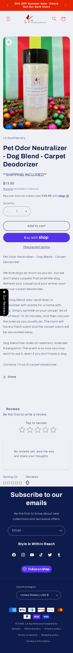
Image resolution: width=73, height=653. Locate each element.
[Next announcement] (65, 5)
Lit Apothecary (34, 624)
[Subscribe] (60, 530)
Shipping (8, 189)
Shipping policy (50, 635)
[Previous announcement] (7, 5)
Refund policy (33, 629)
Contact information (38, 641)
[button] (8, 18)
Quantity (8, 203)
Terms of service (28, 635)
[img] (12, 483)
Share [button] (12, 376)
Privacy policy (53, 629)
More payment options (36, 247)
